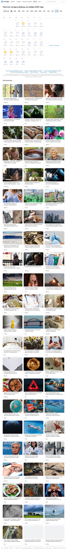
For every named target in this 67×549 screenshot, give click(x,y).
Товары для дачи (53, 72)
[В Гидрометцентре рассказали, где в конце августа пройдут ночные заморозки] (33, 493)
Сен (48, 11)
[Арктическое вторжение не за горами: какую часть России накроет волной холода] (12, 241)
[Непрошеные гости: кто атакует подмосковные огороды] (12, 157)
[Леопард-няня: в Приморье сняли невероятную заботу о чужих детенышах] (54, 115)
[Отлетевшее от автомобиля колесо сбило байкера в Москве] (12, 535)
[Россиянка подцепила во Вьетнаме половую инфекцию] (12, 94)
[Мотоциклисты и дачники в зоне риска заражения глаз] (54, 199)
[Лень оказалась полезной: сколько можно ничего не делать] (33, 220)
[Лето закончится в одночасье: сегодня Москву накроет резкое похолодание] (54, 220)
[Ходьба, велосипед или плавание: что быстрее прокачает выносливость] (33, 430)
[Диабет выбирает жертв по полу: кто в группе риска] (54, 367)
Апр (27, 11)
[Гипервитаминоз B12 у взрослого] (33, 262)
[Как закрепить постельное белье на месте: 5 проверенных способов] (12, 346)
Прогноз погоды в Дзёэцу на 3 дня (14, 70)
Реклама (11, 548)
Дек (61, 11)
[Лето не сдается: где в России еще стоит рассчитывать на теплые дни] (33, 514)
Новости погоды (34, 72)
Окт (52, 11)
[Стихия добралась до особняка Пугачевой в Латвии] (12, 115)
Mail (2, 548)
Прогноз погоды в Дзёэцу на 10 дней (19, 72)
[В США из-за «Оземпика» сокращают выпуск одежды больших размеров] (54, 262)
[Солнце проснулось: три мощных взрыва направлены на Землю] (33, 367)
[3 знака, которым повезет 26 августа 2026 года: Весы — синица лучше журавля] (12, 178)
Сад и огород (43, 72)
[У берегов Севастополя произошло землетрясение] (54, 409)
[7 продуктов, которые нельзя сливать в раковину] (54, 325)
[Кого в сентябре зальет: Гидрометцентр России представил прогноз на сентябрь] (12, 283)
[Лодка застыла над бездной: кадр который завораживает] (33, 199)
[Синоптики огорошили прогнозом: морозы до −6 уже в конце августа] (12, 262)
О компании (6, 548)
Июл (40, 11)
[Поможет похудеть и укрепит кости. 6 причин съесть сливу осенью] (54, 136)
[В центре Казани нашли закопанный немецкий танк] (12, 220)
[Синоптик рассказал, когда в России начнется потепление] (54, 451)
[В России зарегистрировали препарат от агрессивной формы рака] (54, 241)
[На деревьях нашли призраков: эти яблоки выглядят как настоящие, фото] (12, 304)
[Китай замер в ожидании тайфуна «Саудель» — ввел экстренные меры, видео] (12, 514)
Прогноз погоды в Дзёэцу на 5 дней (33, 70)
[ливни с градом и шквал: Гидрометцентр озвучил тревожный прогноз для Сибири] (12, 325)
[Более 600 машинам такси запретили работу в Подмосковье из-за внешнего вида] (54, 388)
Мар (23, 11)
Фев (19, 11)
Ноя (57, 11)
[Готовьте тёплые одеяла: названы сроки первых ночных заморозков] (12, 136)
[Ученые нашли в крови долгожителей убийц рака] (54, 178)
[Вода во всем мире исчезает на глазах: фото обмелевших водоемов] (54, 472)
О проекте (17, 548)
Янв (15, 11)
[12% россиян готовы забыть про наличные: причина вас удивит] (12, 472)
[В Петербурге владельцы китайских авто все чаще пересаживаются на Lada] (33, 472)
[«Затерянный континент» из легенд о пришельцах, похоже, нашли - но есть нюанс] (12, 409)
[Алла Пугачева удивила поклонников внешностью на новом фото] (54, 493)
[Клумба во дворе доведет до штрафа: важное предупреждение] (33, 178)
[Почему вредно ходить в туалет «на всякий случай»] (54, 304)
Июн (35, 11)
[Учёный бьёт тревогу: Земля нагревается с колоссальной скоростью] (12, 430)
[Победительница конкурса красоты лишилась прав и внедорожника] (33, 283)
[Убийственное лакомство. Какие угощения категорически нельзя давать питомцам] (54, 94)
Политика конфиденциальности (26, 548)
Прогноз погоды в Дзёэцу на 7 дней (52, 70)
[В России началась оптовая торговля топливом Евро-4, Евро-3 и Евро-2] (33, 409)
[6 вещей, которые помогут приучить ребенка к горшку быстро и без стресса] (54, 430)
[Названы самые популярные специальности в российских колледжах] (33, 304)
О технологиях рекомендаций (38, 548)
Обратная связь (49, 548)
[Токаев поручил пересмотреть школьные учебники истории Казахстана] (12, 451)
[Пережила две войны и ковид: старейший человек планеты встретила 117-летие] (54, 157)
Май (31, 11)
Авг (44, 11)
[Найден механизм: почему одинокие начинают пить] (33, 451)
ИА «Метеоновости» (62, 548)
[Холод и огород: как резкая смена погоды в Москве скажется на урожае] (54, 535)
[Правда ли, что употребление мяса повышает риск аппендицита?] (12, 388)
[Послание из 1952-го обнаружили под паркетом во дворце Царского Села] (33, 94)
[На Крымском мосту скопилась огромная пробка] (33, 325)
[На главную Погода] (6, 1)
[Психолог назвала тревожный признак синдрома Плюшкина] (33, 241)
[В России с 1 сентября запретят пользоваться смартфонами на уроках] (54, 346)
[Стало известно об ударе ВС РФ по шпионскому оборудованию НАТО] (54, 283)
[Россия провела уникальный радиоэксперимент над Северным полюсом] (54, 514)
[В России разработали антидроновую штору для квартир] (12, 367)
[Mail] (2, 1)
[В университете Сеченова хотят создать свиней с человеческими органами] (33, 136)
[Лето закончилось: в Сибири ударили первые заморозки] (33, 346)
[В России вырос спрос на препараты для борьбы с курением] (12, 199)
